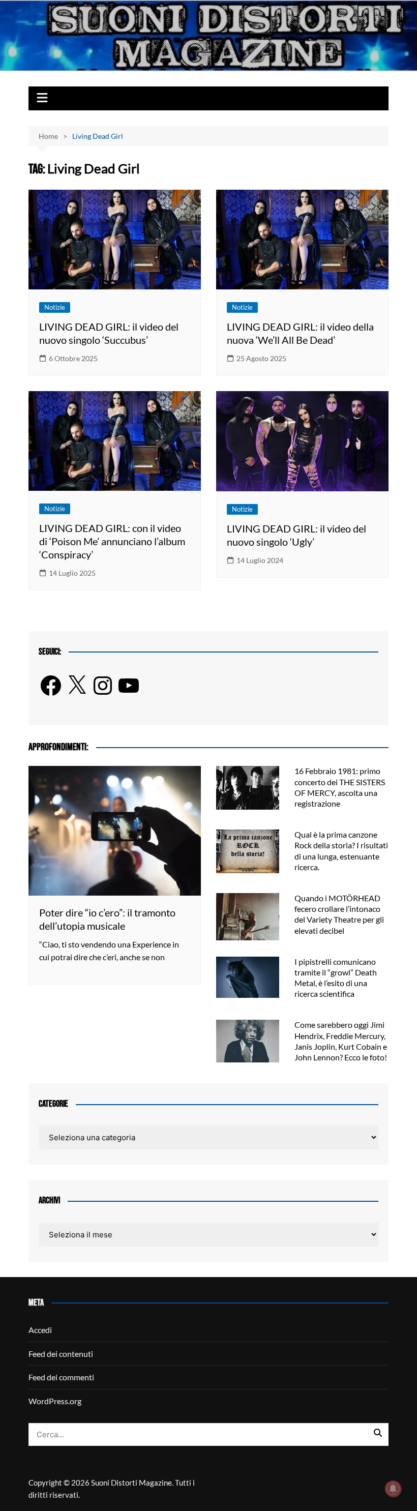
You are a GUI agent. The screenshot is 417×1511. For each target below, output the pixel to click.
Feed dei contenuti (60, 1353)
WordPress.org (54, 1401)
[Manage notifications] (393, 1488)
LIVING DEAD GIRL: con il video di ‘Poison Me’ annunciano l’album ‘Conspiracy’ (112, 541)
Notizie (54, 307)
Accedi (40, 1330)
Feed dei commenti (61, 1377)
